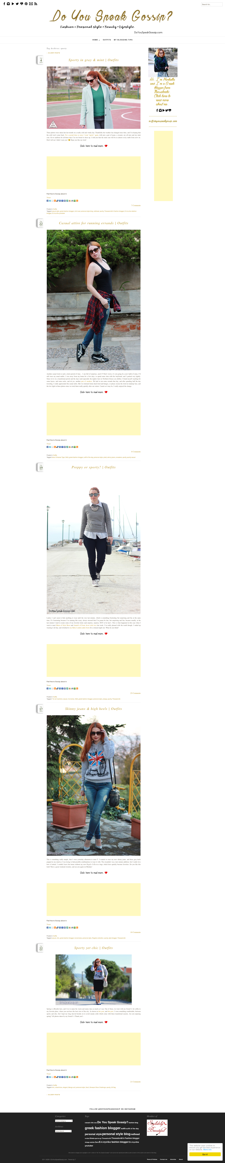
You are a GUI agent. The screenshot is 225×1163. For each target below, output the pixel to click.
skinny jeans (111, 457)
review (87, 1138)
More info (207, 1149)
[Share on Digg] (60, 201)
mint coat (77, 211)
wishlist (92, 1142)
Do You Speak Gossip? (112, 1122)
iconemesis (78, 938)
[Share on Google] (62, 201)
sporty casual (131, 457)
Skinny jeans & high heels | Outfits (93, 708)
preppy (105, 699)
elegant (65, 1087)
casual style (55, 211)
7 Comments (136, 205)
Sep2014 (41, 224)
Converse (71, 699)
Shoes (92, 1138)
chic (58, 938)
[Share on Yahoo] (70, 201)
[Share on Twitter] (50, 201)
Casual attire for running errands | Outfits (93, 222)
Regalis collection (97, 938)
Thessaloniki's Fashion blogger (114, 211)
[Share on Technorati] (75, 201)
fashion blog (133, 1122)
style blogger (113, 938)
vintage (87, 1142)
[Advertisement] (94, 172)
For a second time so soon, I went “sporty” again (81, 135)
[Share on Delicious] (57, 201)
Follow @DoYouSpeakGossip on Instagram (112, 1109)
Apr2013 (41, 948)
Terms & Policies (152, 1159)
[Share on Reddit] (72, 201)
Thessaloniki (116, 699)
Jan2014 (41, 709)
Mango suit (71, 1087)
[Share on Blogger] (55, 201)
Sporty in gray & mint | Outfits (94, 59)
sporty (102, 211)
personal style (98, 457)
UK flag (113, 1087)
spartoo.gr (98, 1138)
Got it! (205, 1154)
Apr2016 (41, 60)
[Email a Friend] (52, 201)
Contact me (163, 1159)
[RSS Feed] (77, 201)
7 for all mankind (57, 699)
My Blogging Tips (123, 40)
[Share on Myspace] (65, 201)
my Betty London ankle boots (80, 628)
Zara (97, 1142)
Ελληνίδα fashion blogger (113, 1141)
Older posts (53, 53)
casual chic (89, 1122)
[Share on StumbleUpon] (67, 201)
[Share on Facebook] (48, 201)
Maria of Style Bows (63, 625)
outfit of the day (88, 457)
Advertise (173, 1159)
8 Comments (136, 451)
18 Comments (135, 932)
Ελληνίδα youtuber (58, 213)
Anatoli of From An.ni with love (85, 625)
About (181, 1159)
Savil (87, 1087)
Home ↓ (96, 40)
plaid (105, 457)
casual (65, 699)
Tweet (49, 197)
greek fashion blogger (67, 211)
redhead (96, 211)
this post (101, 1011)
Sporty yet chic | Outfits (93, 947)
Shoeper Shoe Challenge (98, 1087)
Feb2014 (41, 468)
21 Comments (135, 1081)
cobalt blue (58, 1087)
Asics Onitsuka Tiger (58, 457)
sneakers (119, 457)
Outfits (107, 40)
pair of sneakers (86, 381)
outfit (123, 1128)
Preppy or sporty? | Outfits (94, 467)
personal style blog (87, 211)
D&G (66, 457)
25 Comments (135, 693)
